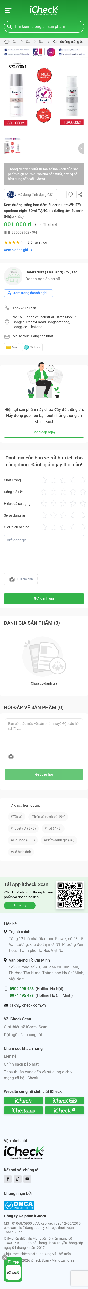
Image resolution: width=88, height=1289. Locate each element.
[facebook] (8, 1179)
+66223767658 (24, 308)
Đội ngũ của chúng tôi (23, 1034)
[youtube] (27, 1179)
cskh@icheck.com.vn (28, 1005)
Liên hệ (10, 1056)
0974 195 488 (22, 995)
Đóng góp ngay (44, 432)
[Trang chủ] (44, 10)
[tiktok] (18, 1179)
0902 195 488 (22, 988)
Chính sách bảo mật (21, 1064)
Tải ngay (19, 905)
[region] (44, 90)
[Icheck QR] (64, 1100)
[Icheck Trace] (23, 1110)
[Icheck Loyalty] (64, 1110)
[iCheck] (23, 1100)
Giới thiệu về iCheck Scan (25, 1027)
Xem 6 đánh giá (16, 250)
